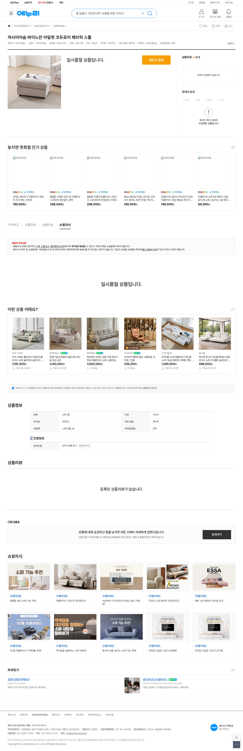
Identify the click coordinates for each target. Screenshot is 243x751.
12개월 (220, 100)
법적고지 (56, 714)
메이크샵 (229, 2)
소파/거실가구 (40, 26)
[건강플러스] (14, 2)
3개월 (197, 100)
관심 (205, 26)
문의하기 (217, 534)
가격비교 (13, 225)
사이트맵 (109, 714)
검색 (150, 13)
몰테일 (202, 2)
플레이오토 (215, 2)
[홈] (9, 26)
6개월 (208, 100)
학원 (61, 2)
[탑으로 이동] (236, 744)
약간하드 (66, 421)
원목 (155, 428)
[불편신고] (236, 737)
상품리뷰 (48, 225)
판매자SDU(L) (94, 714)
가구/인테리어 (21, 26)
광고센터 (80, 714)
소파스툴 (66, 414)
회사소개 (11, 714)
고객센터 (68, 714)
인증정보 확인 (84, 446)
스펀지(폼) (66, 428)
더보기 (230, 43)
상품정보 (30, 225)
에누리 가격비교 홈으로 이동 (28, 13)
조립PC (45, 2)
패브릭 (156, 421)
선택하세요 (58, 26)
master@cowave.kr (76, 733)
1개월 (186, 100)
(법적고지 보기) (150, 388)
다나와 (191, 2)
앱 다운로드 (226, 727)
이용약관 (24, 714)
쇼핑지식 (28, 2)
